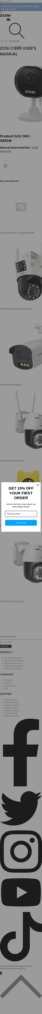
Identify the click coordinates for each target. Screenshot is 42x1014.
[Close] (38, 485)
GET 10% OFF (21, 522)
